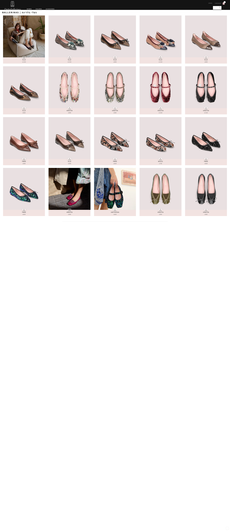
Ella (24, 60)
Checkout (218, 3)
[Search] (220, 7)
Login (210, 3)
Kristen (70, 110)
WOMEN (29, 9)
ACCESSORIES (50, 9)
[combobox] (217, 8)
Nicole (160, 161)
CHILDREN (39, 9)
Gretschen (115, 212)
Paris (24, 161)
